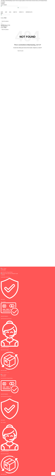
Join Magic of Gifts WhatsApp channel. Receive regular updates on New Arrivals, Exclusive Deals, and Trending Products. (24, 0)
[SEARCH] (52, 21)
